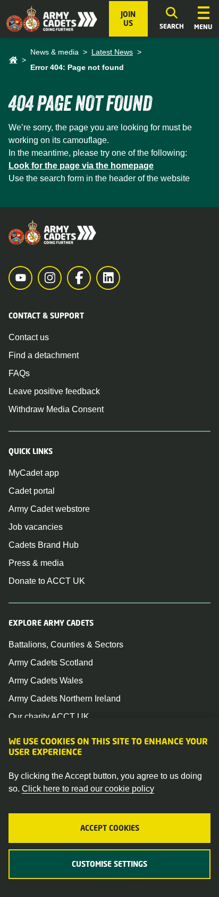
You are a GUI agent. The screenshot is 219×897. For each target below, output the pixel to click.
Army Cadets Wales (46, 680)
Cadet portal (32, 490)
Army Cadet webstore (49, 508)
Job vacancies (36, 526)
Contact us (29, 337)
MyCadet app (34, 472)
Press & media (36, 562)
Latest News (112, 52)
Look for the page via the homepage (81, 165)
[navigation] (203, 19)
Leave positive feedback (54, 391)
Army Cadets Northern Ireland (65, 698)
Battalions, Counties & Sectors (66, 644)
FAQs (19, 373)
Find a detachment (44, 355)
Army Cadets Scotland (51, 662)
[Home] (13, 60)
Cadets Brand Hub (44, 544)
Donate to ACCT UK (47, 580)
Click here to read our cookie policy (88, 788)
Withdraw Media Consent (56, 409)
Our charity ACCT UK (49, 716)
